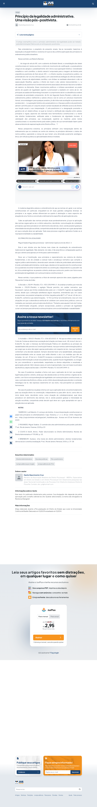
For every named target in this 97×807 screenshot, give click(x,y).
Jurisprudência (38, 795)
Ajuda (70, 795)
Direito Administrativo (24, 459)
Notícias (23, 795)
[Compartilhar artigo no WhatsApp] (11, 422)
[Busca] (93, 4)
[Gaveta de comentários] (11, 432)
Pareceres (48, 795)
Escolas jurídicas (41, 459)
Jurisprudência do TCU (46, 464)
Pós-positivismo (57, 459)
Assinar (38, 637)
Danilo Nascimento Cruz (34, 475)
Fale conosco (78, 795)
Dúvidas (54, 795)
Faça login (54, 653)
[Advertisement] (48, 537)
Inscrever (75, 329)
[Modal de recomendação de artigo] (11, 427)
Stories (61, 795)
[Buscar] (80, 789)
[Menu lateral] (4, 3)
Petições (30, 795)
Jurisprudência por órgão (25, 464)
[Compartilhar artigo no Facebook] (11, 416)
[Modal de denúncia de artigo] (11, 437)
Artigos (17, 795)
